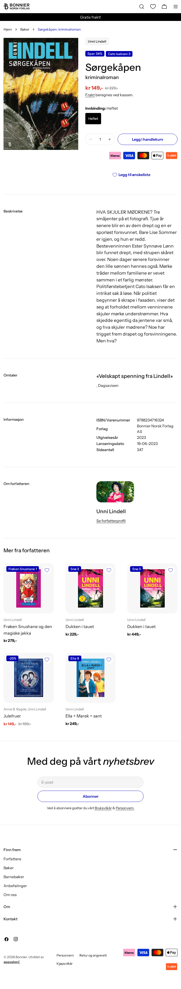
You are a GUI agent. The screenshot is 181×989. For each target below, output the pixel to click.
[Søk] (141, 6)
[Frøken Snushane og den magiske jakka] (29, 588)
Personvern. (125, 808)
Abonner (91, 796)
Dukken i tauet (80, 626)
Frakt (90, 94)
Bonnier (21, 957)
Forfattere (12, 859)
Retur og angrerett (93, 955)
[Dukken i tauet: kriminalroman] (91, 588)
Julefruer (12, 715)
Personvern (65, 955)
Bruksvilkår (103, 808)
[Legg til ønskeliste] (47, 570)
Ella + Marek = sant (84, 715)
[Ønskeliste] (153, 6)
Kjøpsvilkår (65, 963)
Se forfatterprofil (111, 520)
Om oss (10, 894)
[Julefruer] (29, 678)
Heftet (93, 118)
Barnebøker (14, 876)
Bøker (24, 29)
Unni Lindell (97, 41)
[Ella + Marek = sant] (91, 678)
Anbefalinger (15, 885)
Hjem (8, 29)
